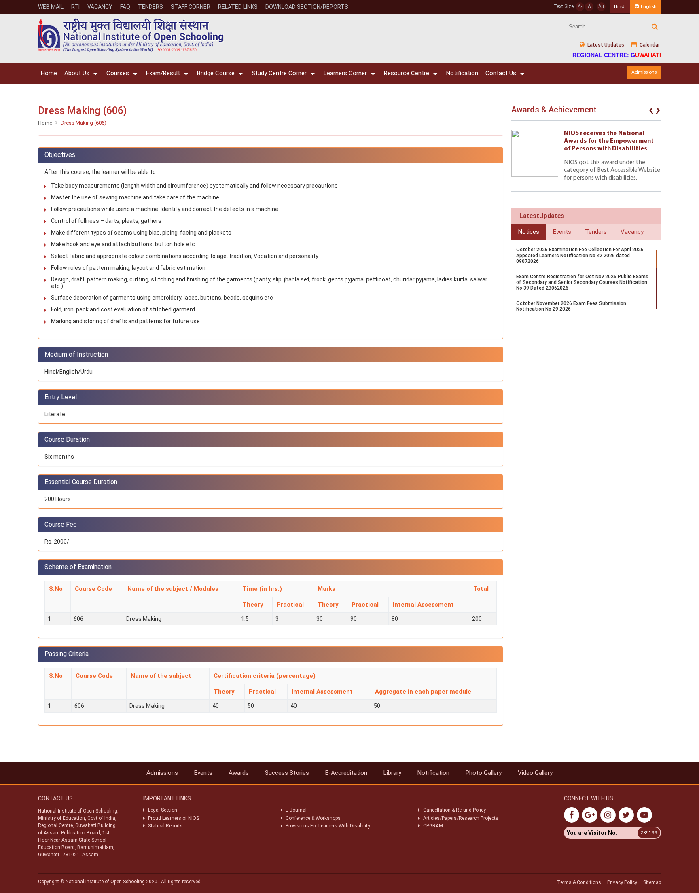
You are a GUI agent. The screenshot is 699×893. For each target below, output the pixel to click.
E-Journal (296, 810)
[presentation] (651, 112)
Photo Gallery (484, 773)
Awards (239, 773)
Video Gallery (535, 773)
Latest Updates (605, 45)
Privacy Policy (622, 882)
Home (49, 73)
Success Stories (287, 773)
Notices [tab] (528, 231)
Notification (462, 73)
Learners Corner (345, 73)
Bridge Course (216, 73)
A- (580, 6)
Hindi (620, 6)
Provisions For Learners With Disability (328, 826)
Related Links (238, 7)
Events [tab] (562, 231)
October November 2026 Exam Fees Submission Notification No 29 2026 (571, 306)
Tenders (150, 7)
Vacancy (99, 7)
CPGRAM (433, 826)
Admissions (644, 72)
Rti (75, 7)
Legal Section (162, 810)
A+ (601, 6)
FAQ (125, 7)
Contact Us (500, 73)
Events (203, 773)
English (649, 6)
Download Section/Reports (306, 7)
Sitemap (652, 882)
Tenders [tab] (596, 231)
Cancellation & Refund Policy (454, 810)
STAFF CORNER (190, 7)
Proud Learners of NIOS (173, 818)
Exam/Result (163, 73)
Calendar (649, 45)
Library (392, 773)
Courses (117, 73)
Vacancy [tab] (632, 231)
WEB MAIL (51, 7)
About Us (76, 73)
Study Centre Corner (279, 73)
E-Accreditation (346, 773)
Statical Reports (165, 826)
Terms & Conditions (579, 882)
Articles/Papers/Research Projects (460, 818)
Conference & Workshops (313, 818)
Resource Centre (406, 73)
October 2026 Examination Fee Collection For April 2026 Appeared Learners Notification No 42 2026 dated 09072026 (580, 255)
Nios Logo (131, 35)
